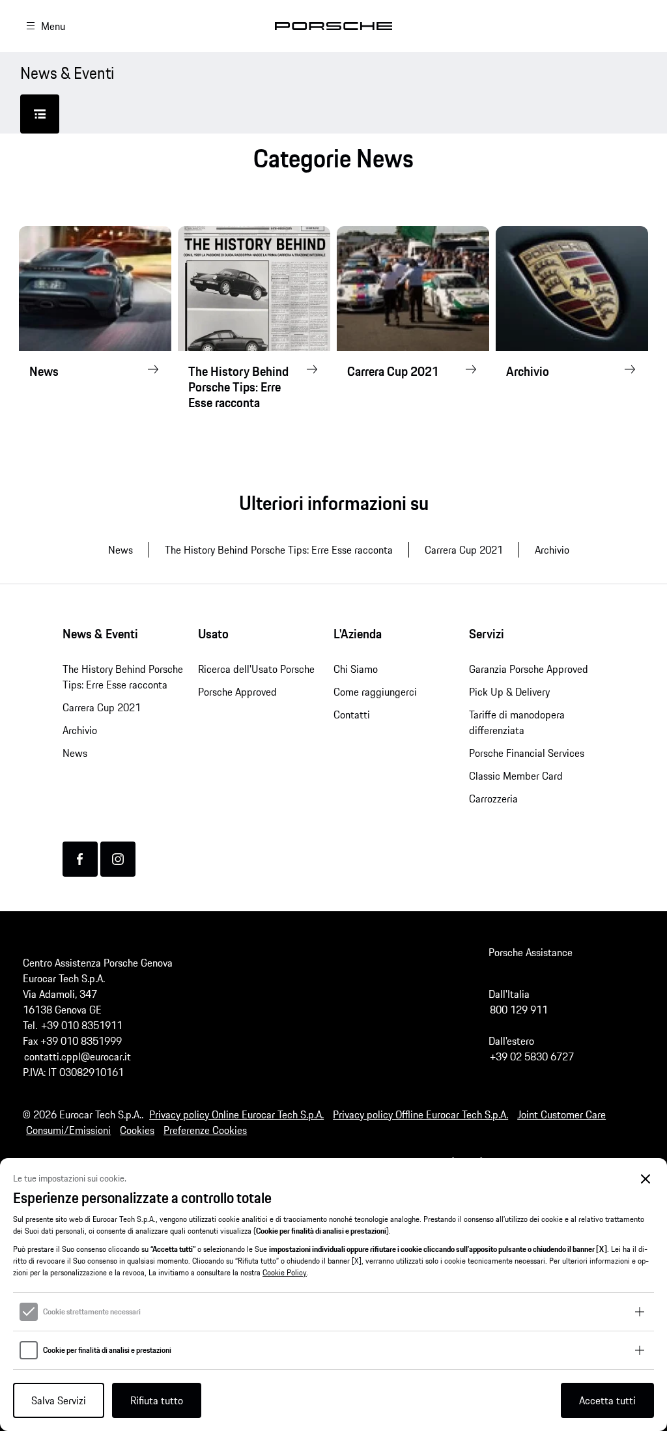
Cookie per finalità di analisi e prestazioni (107, 1350)
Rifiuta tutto (156, 1400)
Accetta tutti (607, 1400)
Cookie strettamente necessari (92, 1312)
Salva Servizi (58, 1400)
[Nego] (646, 1179)
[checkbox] (29, 1312)
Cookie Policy (285, 1272)
